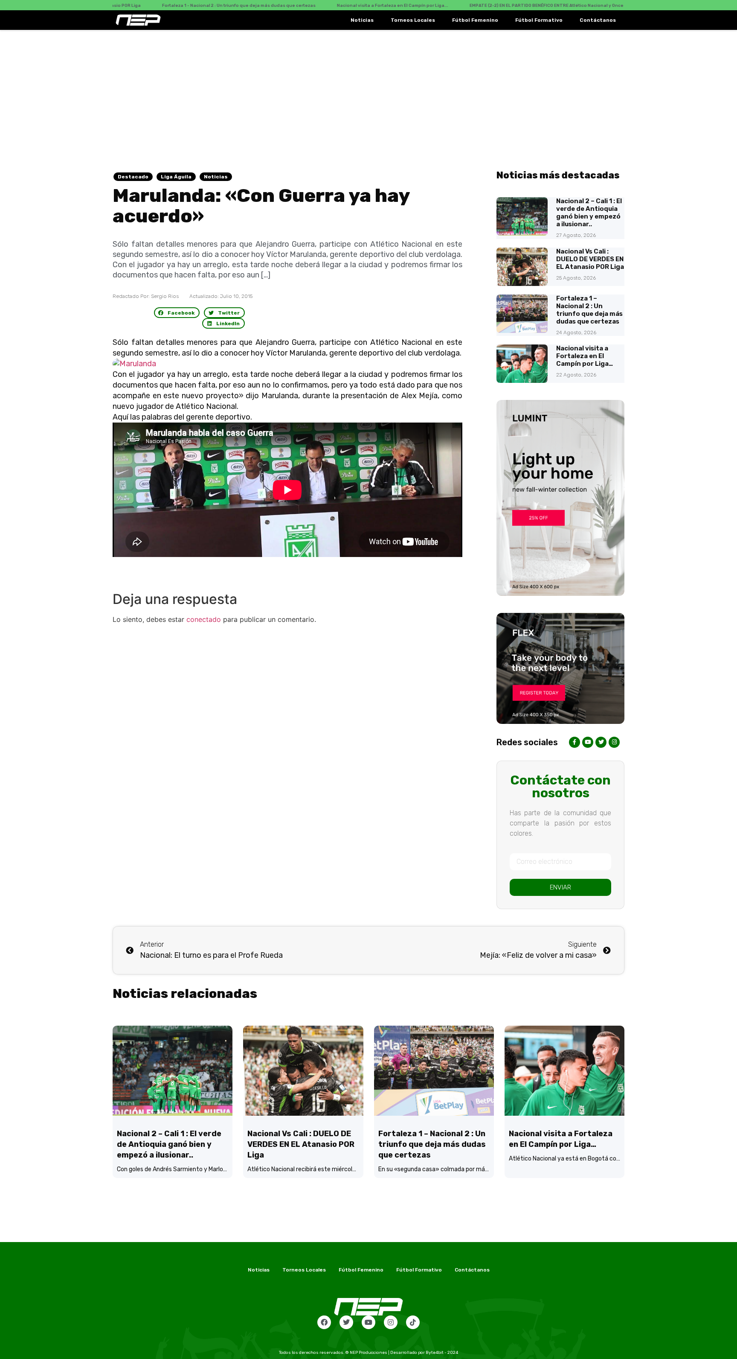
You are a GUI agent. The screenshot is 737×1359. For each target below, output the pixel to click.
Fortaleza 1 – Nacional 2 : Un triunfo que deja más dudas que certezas (589, 310)
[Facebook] (324, 1322)
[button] (177, 312)
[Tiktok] (413, 1322)
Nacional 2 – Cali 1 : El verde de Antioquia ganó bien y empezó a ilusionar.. (589, 212)
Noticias (362, 20)
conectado (203, 619)
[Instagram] (391, 1322)
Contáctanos (598, 20)
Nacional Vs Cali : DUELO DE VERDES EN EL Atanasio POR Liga (590, 259)
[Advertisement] (368, 94)
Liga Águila (176, 177)
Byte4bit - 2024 (442, 1352)
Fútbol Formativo (539, 20)
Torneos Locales (413, 20)
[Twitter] (346, 1322)
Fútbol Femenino (475, 20)
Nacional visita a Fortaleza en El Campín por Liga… (584, 355)
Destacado (133, 177)
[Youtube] (368, 1322)
